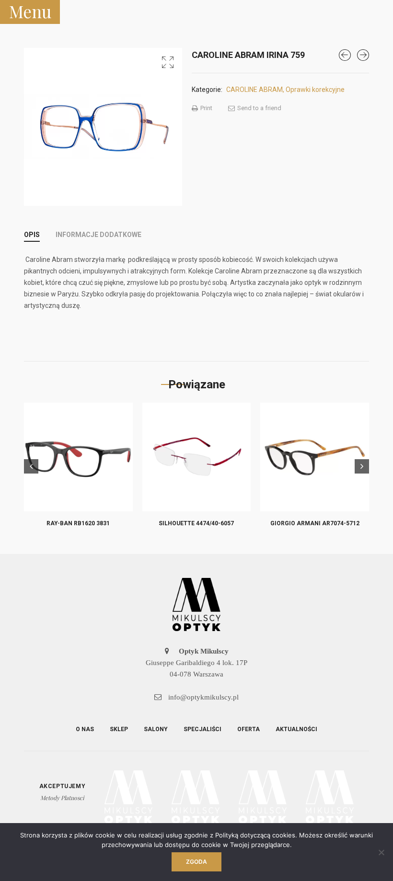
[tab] (32, 234)
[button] (167, 62)
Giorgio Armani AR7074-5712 (314, 523)
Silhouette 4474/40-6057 (196, 523)
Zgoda (196, 861)
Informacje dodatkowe (98, 234)
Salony (156, 729)
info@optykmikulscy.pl (202, 697)
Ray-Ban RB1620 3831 (78, 523)
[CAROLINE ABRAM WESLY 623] (345, 55)
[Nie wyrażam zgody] (381, 852)
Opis (32, 234)
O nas (85, 729)
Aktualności (296, 729)
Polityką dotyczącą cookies (255, 835)
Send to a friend (258, 108)
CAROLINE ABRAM (254, 89)
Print (205, 108)
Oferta (248, 729)
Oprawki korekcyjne (315, 89)
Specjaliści (202, 729)
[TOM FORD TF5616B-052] (363, 55)
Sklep (119, 729)
